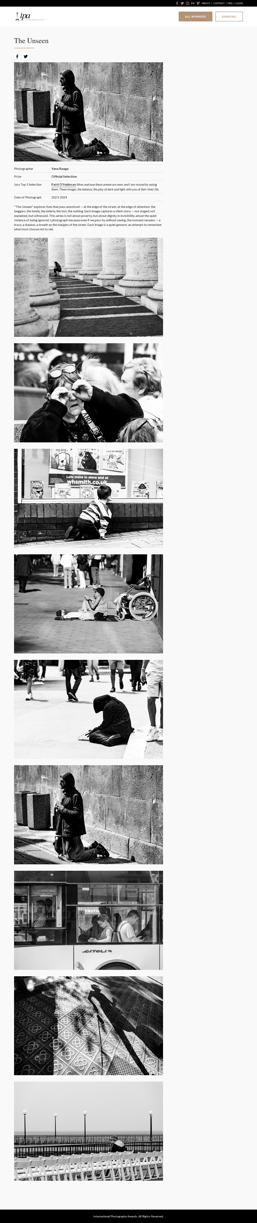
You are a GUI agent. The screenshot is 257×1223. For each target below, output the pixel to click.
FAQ (230, 3)
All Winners (195, 16)
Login (239, 3)
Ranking (229, 16)
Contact (219, 3)
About (206, 3)
